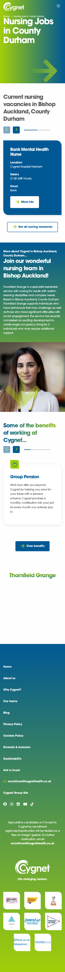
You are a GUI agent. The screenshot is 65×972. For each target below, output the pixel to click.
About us (9, 678)
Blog (6, 713)
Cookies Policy (13, 736)
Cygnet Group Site (15, 793)
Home (6, 17)
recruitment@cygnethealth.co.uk (32, 843)
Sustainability (12, 759)
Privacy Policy (12, 724)
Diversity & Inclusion (16, 747)
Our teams (10, 701)
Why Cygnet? (12, 690)
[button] (16, 129)
